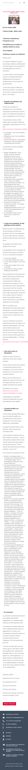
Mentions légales (19, 766)
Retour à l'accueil (9, 704)
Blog (18, 15)
